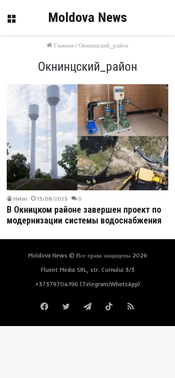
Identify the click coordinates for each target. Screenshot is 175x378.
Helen (20, 198)
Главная (63, 45)
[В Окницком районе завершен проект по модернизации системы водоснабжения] (87, 137)
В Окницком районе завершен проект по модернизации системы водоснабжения (84, 215)
